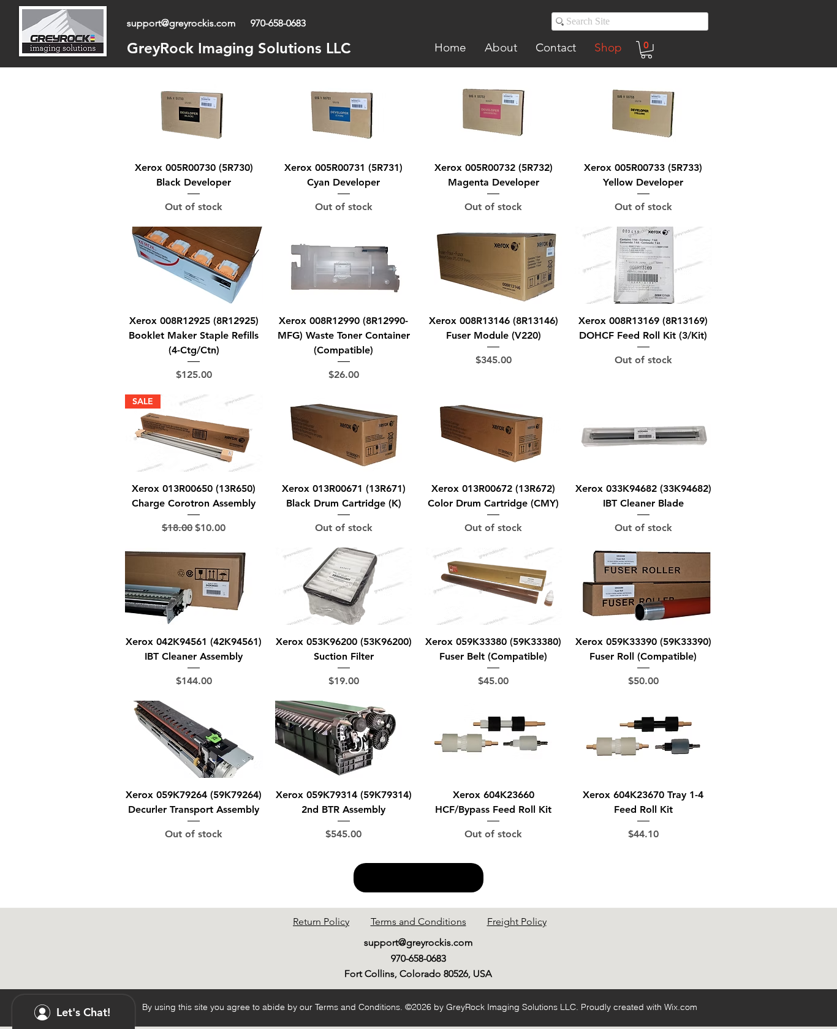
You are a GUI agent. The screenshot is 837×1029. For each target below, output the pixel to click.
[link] (646, 50)
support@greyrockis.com (181, 23)
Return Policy (321, 921)
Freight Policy (517, 921)
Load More (418, 877)
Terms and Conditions (418, 921)
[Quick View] (194, 112)
